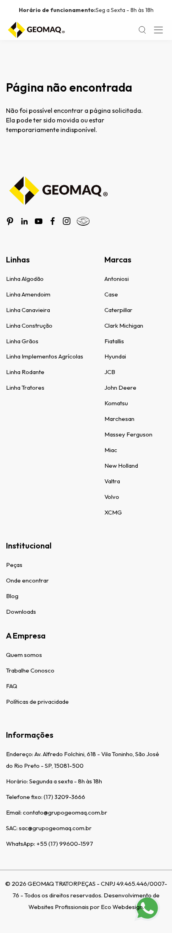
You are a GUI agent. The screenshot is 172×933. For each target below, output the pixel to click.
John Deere (120, 387)
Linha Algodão (25, 278)
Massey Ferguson (128, 434)
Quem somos (24, 655)
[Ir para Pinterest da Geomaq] (10, 221)
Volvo (111, 497)
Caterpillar (118, 310)
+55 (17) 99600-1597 (64, 843)
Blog (12, 596)
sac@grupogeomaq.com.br (55, 828)
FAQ (11, 686)
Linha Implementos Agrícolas (44, 356)
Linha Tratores (25, 387)
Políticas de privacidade (37, 701)
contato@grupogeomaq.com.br (65, 812)
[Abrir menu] (158, 30)
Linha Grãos (22, 341)
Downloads (21, 611)
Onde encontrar (27, 580)
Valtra (112, 481)
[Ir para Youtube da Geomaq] (38, 221)
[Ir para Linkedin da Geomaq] (24, 221)
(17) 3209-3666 (64, 797)
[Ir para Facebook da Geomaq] (52, 221)
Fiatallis (114, 341)
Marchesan (119, 418)
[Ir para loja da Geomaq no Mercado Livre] (83, 221)
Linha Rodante (25, 372)
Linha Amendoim (28, 294)
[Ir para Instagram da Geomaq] (66, 221)
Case (111, 294)
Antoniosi (116, 278)
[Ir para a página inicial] (36, 30)
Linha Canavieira (28, 310)
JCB (109, 372)
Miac (110, 450)
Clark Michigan (123, 325)
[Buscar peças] (142, 30)
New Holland (121, 465)
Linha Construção (29, 325)
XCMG (113, 512)
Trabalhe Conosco (30, 670)
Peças (14, 565)
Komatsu (116, 403)
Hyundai (115, 356)
